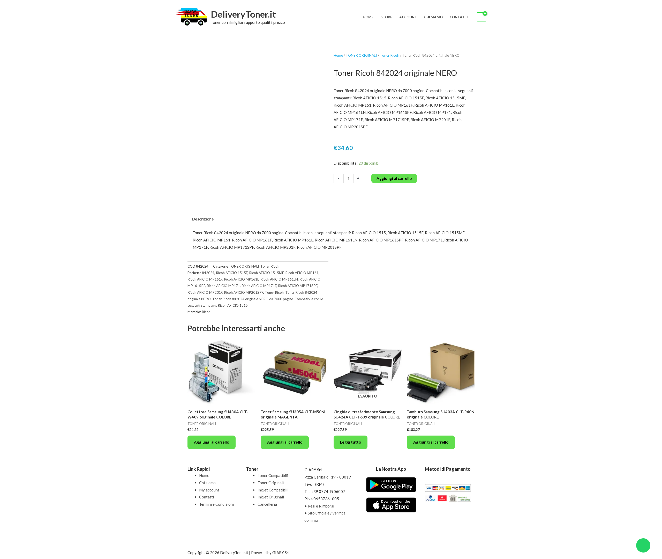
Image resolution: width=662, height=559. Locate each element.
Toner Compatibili (273, 475)
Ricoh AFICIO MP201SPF (243, 292)
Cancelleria (267, 504)
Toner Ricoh (389, 55)
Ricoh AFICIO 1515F (231, 273)
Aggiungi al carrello (394, 178)
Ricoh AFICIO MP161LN (279, 279)
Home (368, 17)
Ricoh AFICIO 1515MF (266, 273)
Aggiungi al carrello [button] (211, 442)
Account (408, 17)
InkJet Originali (271, 497)
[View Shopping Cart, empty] (481, 17)
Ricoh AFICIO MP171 (223, 286)
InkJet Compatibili (273, 490)
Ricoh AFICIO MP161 (302, 273)
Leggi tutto (350, 442)
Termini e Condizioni (216, 504)
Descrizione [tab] (203, 219)
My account (209, 490)
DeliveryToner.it (243, 14)
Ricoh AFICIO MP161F (204, 279)
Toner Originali (271, 482)
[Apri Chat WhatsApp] (643, 545)
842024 (208, 273)
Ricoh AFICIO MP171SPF (297, 286)
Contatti (459, 17)
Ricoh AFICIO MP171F (259, 286)
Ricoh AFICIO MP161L (241, 279)
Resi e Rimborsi (321, 506)
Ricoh (206, 312)
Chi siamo (433, 17)
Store (386, 17)
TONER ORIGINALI (361, 55)
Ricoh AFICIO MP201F (204, 292)
